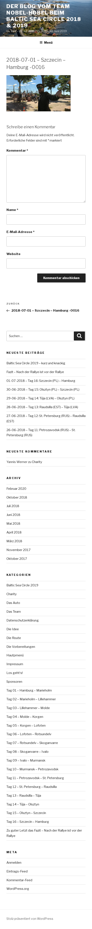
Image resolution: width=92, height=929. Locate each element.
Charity (37, 462)
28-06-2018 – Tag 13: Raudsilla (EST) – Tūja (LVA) (42, 407)
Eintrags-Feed (17, 871)
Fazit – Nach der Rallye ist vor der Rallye (35, 372)
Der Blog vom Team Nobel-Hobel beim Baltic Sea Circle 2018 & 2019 (43, 16)
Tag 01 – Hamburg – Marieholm (29, 690)
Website (13, 254)
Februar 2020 (16, 489)
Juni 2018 (13, 515)
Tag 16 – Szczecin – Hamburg (27, 822)
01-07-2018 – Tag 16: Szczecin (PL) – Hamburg (40, 381)
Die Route (13, 638)
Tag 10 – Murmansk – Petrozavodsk (32, 769)
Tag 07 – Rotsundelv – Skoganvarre (32, 743)
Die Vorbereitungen (20, 647)
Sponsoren (14, 682)
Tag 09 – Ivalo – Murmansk (25, 760)
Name (12, 210)
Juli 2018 (12, 506)
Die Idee (12, 629)
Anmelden (13, 863)
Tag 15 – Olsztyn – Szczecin (26, 813)
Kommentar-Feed (19, 880)
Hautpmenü (15, 655)
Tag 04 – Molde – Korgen (24, 717)
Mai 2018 (13, 524)
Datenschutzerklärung (22, 620)
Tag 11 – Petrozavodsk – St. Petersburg (35, 778)
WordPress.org (17, 889)
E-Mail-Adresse (20, 232)
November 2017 (18, 550)
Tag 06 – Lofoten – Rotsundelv (28, 734)
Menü (48, 42)
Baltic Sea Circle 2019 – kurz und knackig (35, 363)
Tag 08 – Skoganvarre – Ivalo (27, 752)
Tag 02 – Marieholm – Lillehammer (31, 699)
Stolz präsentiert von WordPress (29, 918)
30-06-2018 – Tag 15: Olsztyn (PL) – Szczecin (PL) (42, 389)
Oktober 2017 (16, 559)
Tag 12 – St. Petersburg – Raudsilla (31, 787)
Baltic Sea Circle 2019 (22, 585)
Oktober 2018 (16, 497)
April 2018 (14, 532)
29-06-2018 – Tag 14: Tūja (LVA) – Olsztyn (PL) (40, 398)
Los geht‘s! (14, 673)
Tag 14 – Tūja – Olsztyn (22, 804)
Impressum (14, 664)
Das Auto (13, 603)
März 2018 (14, 541)
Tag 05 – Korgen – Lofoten (26, 725)
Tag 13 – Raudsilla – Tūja (23, 796)
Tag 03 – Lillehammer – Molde (28, 708)
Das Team (13, 612)
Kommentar (17, 150)
